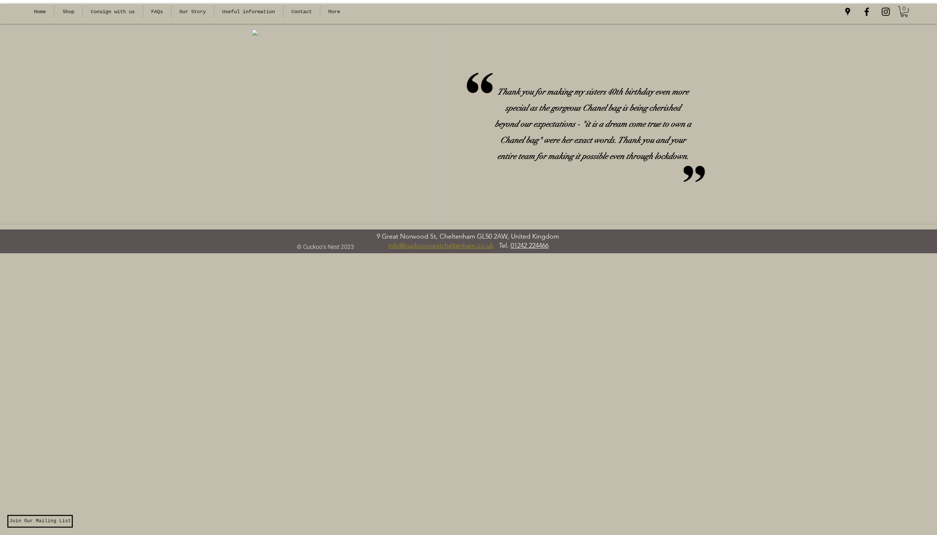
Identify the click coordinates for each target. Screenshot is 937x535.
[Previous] (216, 126)
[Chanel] (455, 214)
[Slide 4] (483, 214)
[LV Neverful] (465, 214)
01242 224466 (530, 246)
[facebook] (866, 11)
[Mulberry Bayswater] (474, 214)
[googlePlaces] (847, 11)
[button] (904, 11)
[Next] (720, 126)
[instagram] (885, 11)
